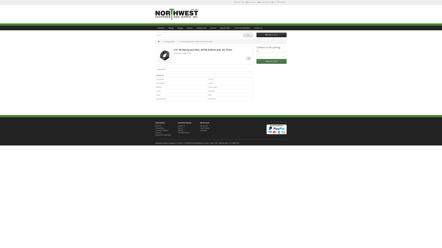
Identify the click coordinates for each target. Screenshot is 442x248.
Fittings (171, 28)
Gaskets (190, 28)
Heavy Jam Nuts (169, 42)
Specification (161, 69)
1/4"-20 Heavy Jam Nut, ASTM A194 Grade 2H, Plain (195, 42)
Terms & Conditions (161, 130)
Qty (257, 51)
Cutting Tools (201, 28)
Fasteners (161, 28)
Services (213, 28)
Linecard (158, 133)
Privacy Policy (159, 128)
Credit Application (184, 133)
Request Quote (271, 61)
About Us (158, 126)
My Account (204, 126)
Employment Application (163, 135)
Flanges (180, 28)
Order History (204, 128)
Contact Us (258, 28)
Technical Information (242, 28)
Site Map (180, 130)
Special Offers (225, 28)
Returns (180, 128)
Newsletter (203, 130)
